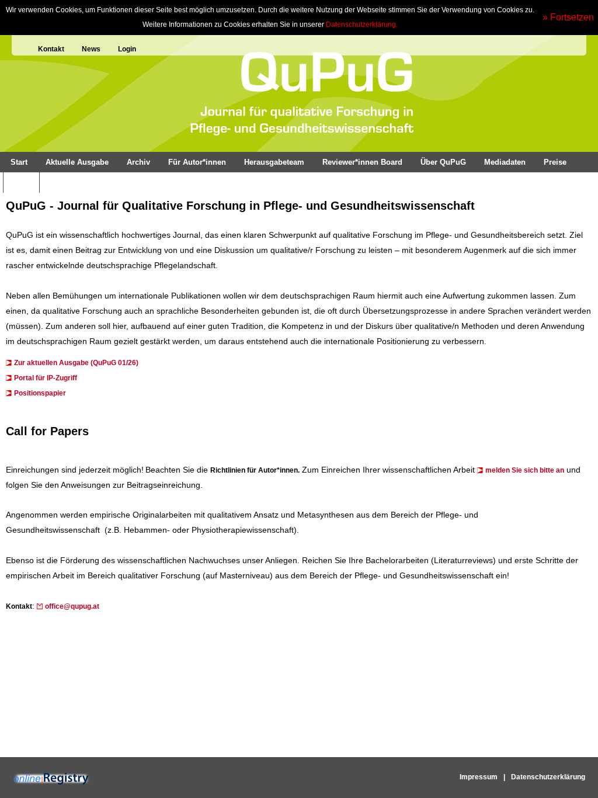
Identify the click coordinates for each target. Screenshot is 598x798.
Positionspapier (40, 393)
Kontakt (51, 49)
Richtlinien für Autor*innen (254, 470)
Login (127, 49)
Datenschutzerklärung (548, 777)
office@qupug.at (72, 606)
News (91, 49)
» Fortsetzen (568, 17)
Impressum (479, 777)
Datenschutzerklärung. (362, 24)
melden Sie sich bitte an (524, 470)
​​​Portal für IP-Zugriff (45, 378)
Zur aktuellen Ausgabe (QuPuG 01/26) (76, 363)
